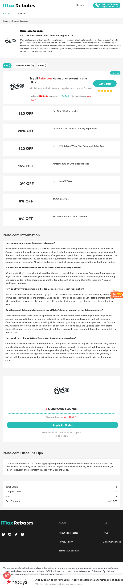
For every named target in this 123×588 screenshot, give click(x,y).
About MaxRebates (68, 532)
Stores (15, 20)
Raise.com (24, 20)
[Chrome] (106, 5)
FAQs (105, 532)
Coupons (6, 20)
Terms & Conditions (69, 550)
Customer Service (112, 541)
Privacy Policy (66, 541)
